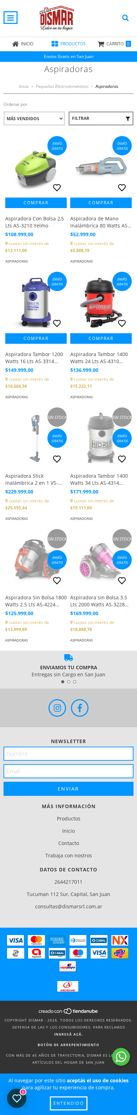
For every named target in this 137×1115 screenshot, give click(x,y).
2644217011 (68, 881)
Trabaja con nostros (68, 855)
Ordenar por (15, 104)
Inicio (24, 86)
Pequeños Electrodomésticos (62, 86)
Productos (68, 818)
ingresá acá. (68, 1034)
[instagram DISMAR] (57, 708)
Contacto (68, 843)
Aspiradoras (16, 261)
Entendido (68, 1103)
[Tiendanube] (68, 1013)
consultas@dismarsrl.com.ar (68, 906)
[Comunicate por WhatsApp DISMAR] (121, 1057)
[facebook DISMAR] (80, 708)
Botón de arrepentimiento (68, 1044)
